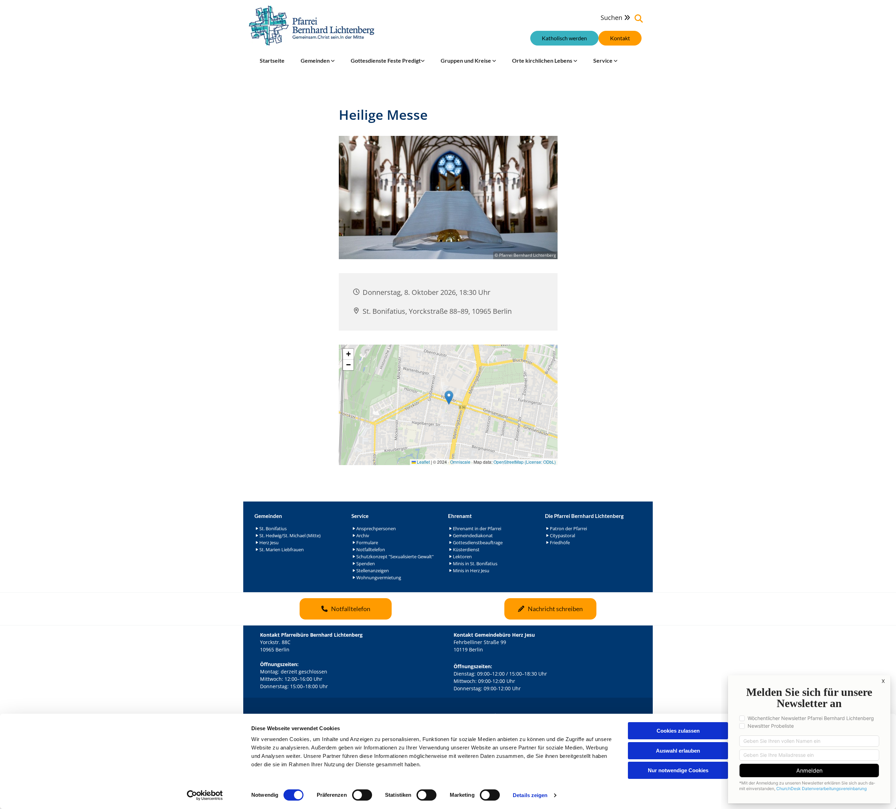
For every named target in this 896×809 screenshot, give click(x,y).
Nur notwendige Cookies (678, 770)
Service (603, 60)
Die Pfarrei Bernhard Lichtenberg (584, 516)
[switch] (362, 795)
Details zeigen (530, 795)
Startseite (272, 60)
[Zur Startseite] (311, 26)
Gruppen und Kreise (466, 60)
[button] (620, 38)
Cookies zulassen (678, 731)
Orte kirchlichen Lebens (542, 60)
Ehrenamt (460, 516)
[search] (639, 18)
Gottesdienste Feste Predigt (386, 60)
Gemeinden (316, 60)
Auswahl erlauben (678, 751)
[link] (318, 60)
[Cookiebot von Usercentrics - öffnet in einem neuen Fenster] (205, 795)
